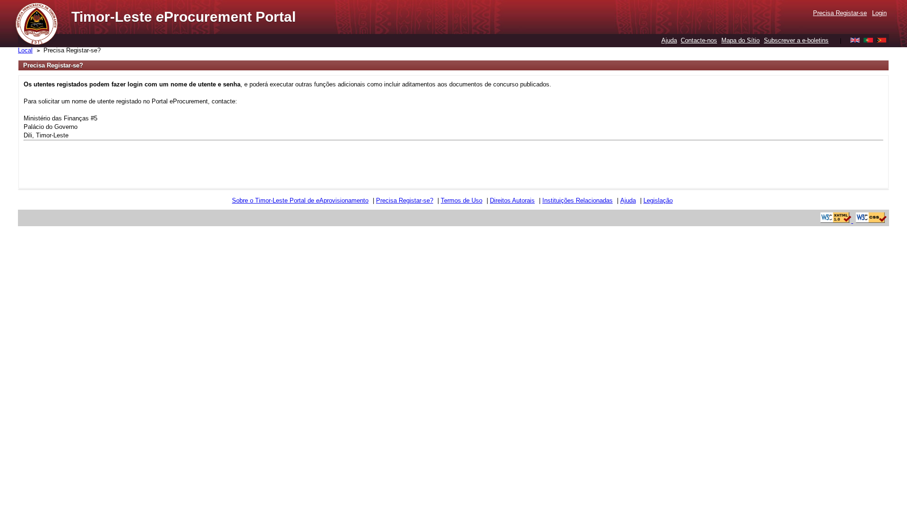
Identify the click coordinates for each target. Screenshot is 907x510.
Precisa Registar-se (840, 13)
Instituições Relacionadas (577, 200)
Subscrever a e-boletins (796, 40)
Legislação (658, 200)
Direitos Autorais (512, 200)
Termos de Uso (461, 200)
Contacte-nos (699, 40)
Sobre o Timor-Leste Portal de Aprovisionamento (300, 200)
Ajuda (669, 40)
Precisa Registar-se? (72, 50)
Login (879, 13)
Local (25, 50)
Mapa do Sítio (740, 40)
